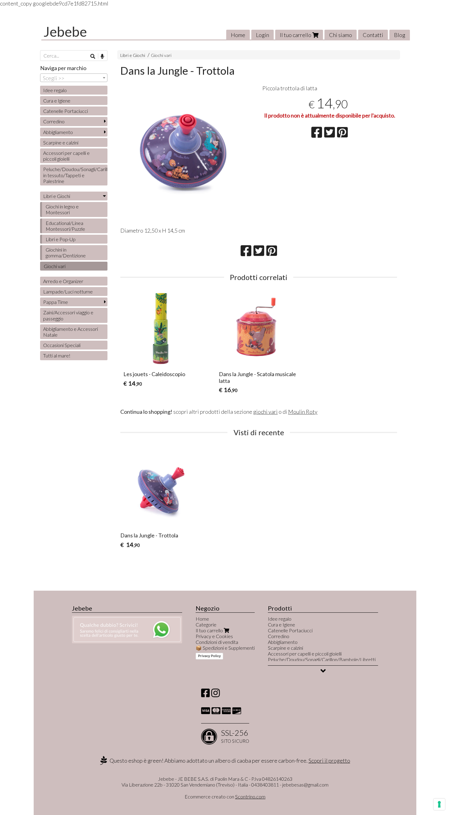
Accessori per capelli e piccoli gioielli (66, 156)
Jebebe (65, 31)
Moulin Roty (302, 411)
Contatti (373, 35)
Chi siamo (340, 35)
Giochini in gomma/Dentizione (66, 252)
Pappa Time (55, 302)
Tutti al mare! (56, 355)
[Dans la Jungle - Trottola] (187, 153)
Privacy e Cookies (214, 636)
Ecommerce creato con (225, 796)
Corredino (54, 121)
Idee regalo (55, 90)
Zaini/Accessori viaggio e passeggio (68, 315)
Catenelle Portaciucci (65, 111)
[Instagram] (215, 694)
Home (238, 35)
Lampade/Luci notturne (68, 291)
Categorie (206, 624)
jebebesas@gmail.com (305, 784)
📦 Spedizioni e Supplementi (225, 648)
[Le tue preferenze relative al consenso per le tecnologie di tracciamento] (439, 804)
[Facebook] (205, 694)
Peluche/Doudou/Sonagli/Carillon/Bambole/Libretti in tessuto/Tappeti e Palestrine (75, 175)
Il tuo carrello (296, 35)
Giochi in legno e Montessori (62, 209)
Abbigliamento (58, 132)
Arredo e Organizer (63, 281)
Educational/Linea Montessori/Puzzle (65, 226)
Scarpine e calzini (60, 142)
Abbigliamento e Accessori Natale (70, 332)
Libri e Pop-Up (61, 239)
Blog (399, 35)
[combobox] (73, 77)
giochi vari (265, 411)
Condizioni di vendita (217, 642)
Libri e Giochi (132, 55)
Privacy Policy (209, 656)
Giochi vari (161, 55)
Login (262, 35)
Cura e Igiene (56, 100)
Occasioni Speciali (62, 345)
